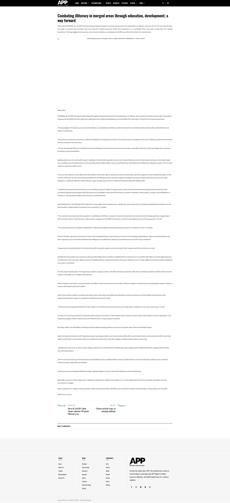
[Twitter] (145, 487)
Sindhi (107, 471)
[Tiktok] (150, 487)
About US (60, 467)
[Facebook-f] (132, 487)
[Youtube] (141, 487)
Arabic (107, 481)
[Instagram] (136, 487)
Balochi (108, 474)
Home (60, 464)
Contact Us (61, 478)
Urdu (107, 464)
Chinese (108, 485)
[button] (88, 3)
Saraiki (108, 478)
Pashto (108, 467)
